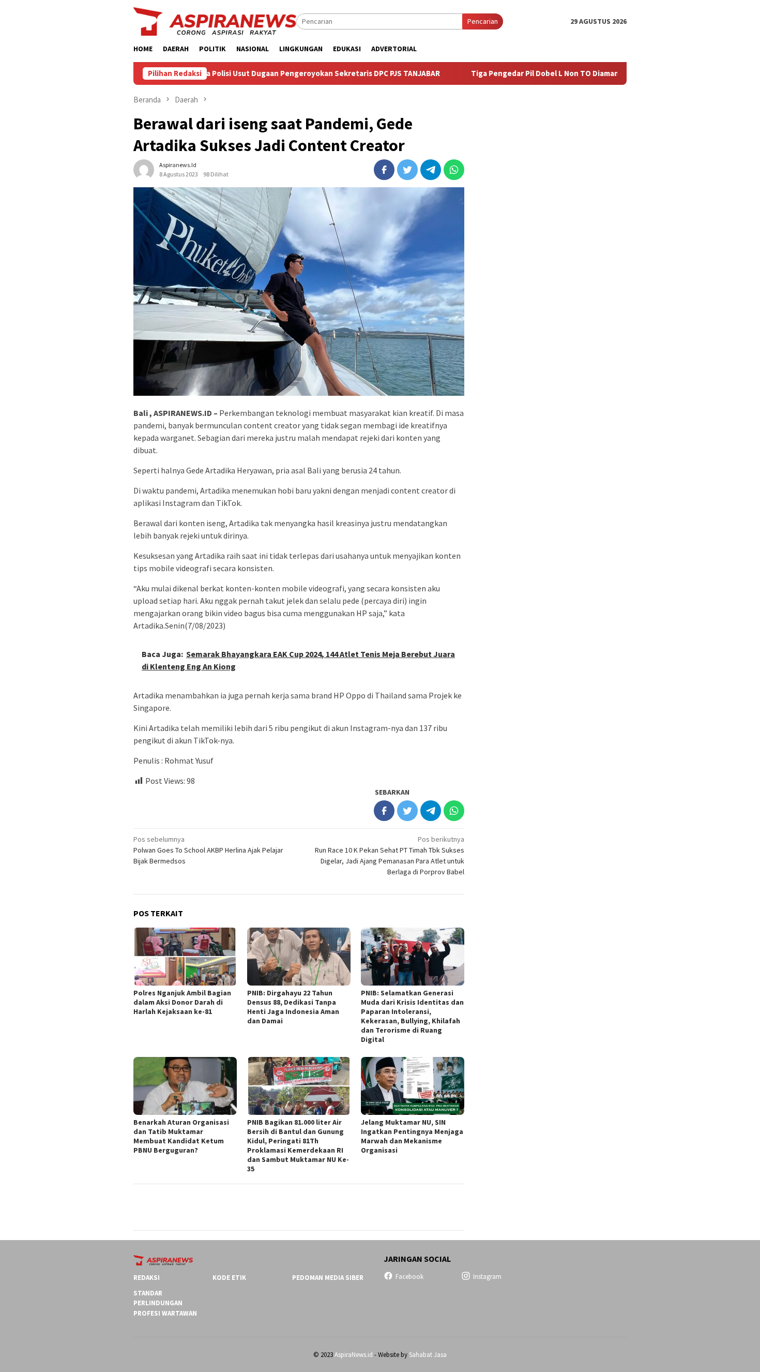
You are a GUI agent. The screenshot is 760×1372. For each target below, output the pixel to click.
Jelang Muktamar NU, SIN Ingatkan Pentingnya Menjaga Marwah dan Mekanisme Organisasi (412, 1136)
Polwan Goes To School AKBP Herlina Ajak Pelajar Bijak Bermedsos (208, 850)
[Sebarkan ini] (384, 169)
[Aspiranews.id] (214, 20)
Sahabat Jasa (428, 1354)
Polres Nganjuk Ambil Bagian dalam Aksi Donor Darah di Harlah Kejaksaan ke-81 (182, 1002)
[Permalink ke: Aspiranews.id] (143, 168)
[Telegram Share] (430, 169)
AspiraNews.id (354, 1354)
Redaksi (146, 1277)
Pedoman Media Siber (327, 1277)
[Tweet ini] (407, 169)
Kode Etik (229, 1277)
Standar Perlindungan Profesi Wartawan (165, 1303)
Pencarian (482, 21)
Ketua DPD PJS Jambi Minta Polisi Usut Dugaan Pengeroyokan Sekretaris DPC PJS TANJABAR (224, 73)
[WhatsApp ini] (454, 169)
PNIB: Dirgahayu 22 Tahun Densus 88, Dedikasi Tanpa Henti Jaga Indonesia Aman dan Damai (293, 1006)
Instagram (487, 1276)
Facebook (409, 1276)
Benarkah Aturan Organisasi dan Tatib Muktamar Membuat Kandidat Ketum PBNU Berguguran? (181, 1136)
